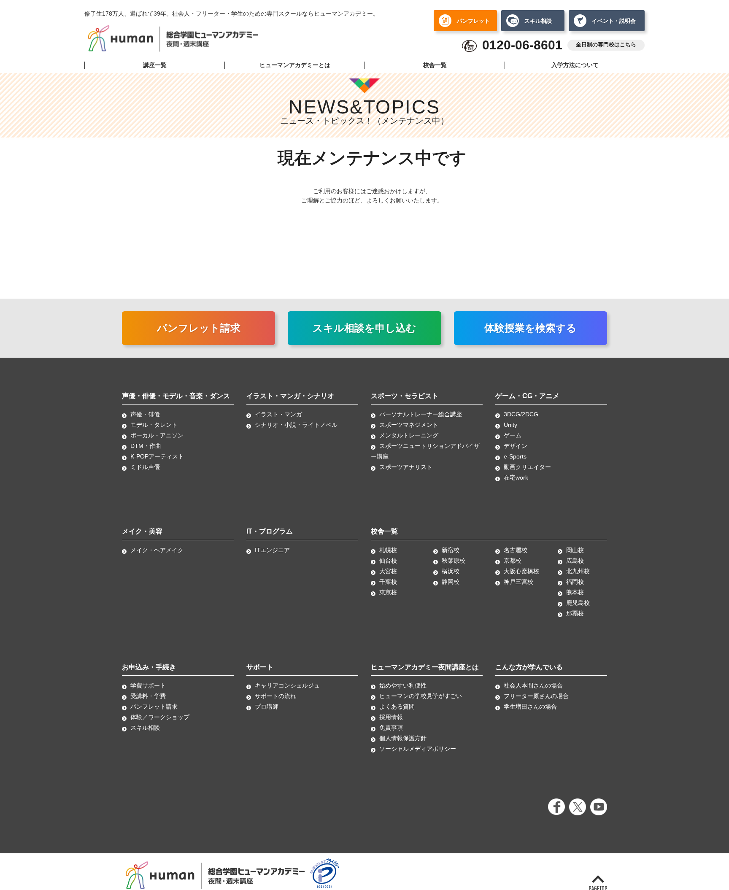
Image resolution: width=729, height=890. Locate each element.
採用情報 (391, 717)
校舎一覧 (435, 65)
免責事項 (391, 727)
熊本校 (575, 592)
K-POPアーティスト (157, 456)
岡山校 (575, 550)
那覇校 (575, 613)
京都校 (512, 560)
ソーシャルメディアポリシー (417, 748)
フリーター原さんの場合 (536, 696)
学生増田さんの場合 (530, 706)
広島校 (575, 560)
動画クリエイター (527, 467)
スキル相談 (538, 21)
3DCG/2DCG (521, 414)
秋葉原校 (453, 560)
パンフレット (473, 21)
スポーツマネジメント (408, 424)
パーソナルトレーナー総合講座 (420, 414)
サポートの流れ (275, 696)
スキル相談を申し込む (364, 328)
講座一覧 (155, 65)
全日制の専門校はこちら (606, 45)
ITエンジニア (272, 550)
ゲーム (512, 435)
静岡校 (450, 581)
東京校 (388, 592)
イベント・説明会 (614, 21)
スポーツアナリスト (405, 467)
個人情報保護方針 (403, 738)
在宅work (516, 477)
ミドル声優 (145, 467)
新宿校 (450, 550)
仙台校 (388, 560)
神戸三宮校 (518, 581)
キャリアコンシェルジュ (287, 685)
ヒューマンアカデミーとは (294, 65)
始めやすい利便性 (403, 685)
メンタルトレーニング (408, 435)
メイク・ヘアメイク (157, 550)
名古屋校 (515, 550)
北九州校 (578, 571)
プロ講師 (266, 706)
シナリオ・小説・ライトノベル (296, 424)
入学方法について (575, 65)
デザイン (515, 445)
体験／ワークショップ (159, 717)
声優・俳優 (145, 414)
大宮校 (388, 571)
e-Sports (515, 456)
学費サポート (148, 685)
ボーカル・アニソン (157, 435)
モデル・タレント (154, 424)
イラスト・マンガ (278, 414)
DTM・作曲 (145, 445)
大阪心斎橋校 (521, 571)
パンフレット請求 (198, 328)
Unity (510, 424)
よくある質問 (397, 706)
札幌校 (388, 550)
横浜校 (450, 571)
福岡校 (575, 581)
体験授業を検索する (530, 328)
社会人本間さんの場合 (533, 685)
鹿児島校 (578, 602)
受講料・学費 (148, 696)
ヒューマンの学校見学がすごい (420, 696)
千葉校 (388, 581)
